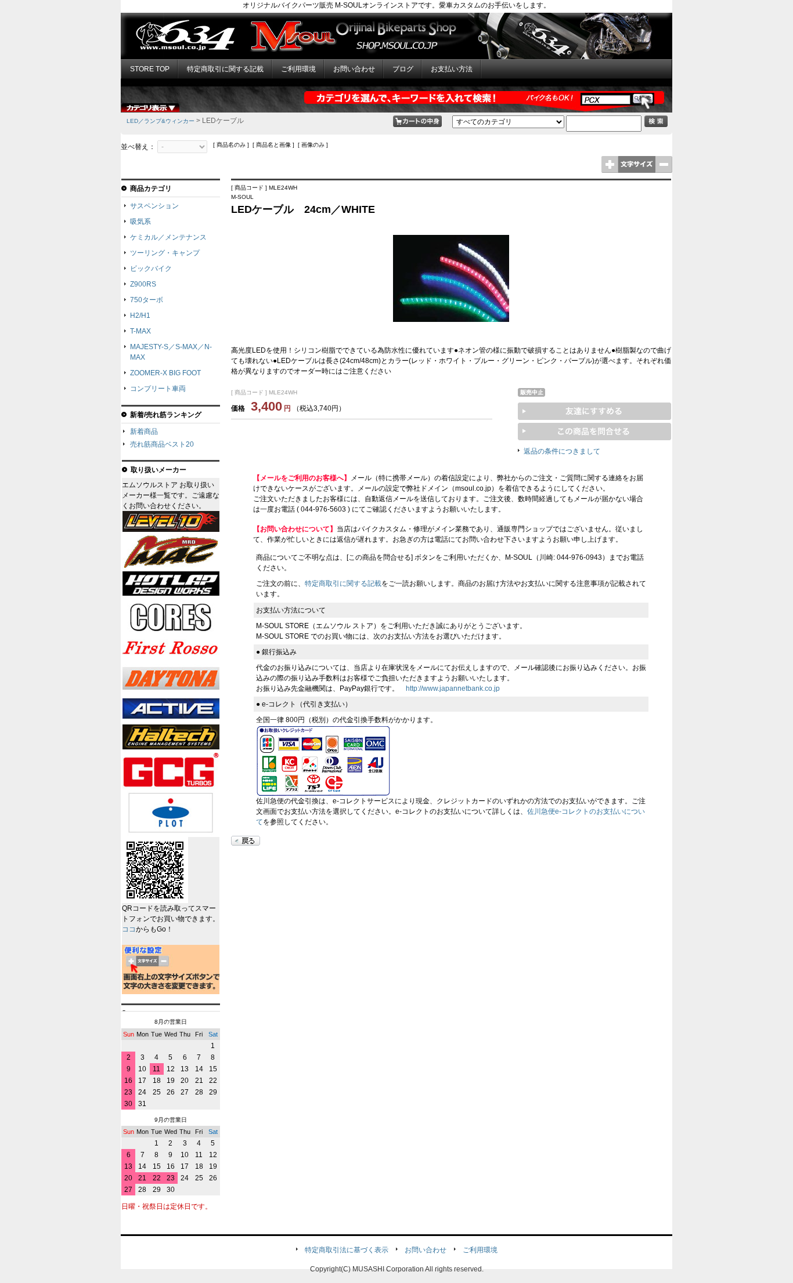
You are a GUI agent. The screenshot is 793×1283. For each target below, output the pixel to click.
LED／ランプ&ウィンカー (160, 121)
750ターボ (146, 300)
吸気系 (140, 222)
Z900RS (143, 284)
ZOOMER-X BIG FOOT (165, 373)
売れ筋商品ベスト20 (162, 444)
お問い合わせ (354, 69)
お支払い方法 (452, 69)
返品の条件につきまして (562, 451)
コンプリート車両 (158, 389)
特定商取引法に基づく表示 (346, 1250)
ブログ (402, 69)
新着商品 (144, 431)
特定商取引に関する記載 (225, 69)
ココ (129, 929)
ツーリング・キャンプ (165, 253)
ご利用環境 (298, 69)
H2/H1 (140, 315)
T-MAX (140, 331)
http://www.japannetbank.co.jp (453, 688)
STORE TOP (150, 69)
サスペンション (154, 206)
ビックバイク (151, 268)
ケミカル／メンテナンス (168, 237)
